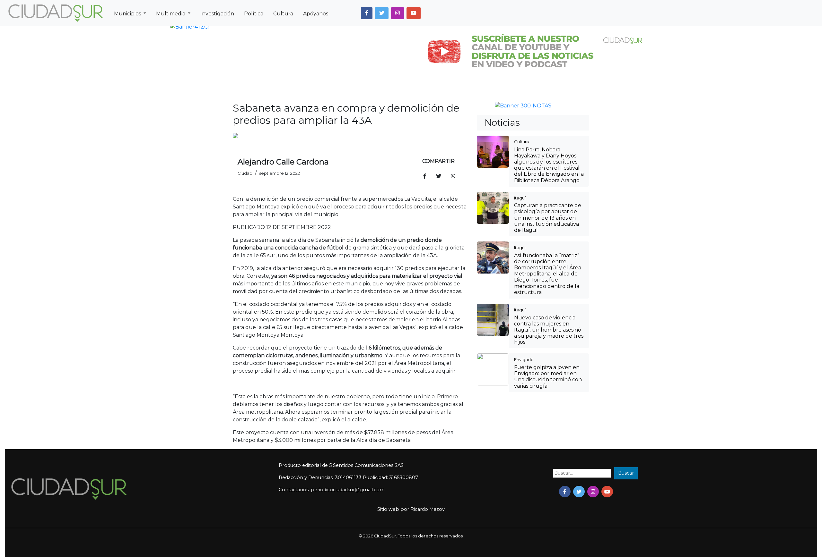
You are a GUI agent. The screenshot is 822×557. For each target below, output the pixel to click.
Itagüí (520, 197)
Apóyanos (315, 14)
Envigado (524, 359)
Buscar (626, 473)
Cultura (283, 14)
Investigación (217, 14)
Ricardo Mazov (427, 509)
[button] (366, 13)
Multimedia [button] (171, 14)
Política (253, 14)
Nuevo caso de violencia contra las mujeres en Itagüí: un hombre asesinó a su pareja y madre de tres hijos (548, 330)
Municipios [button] (128, 14)
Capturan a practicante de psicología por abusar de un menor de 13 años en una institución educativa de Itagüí (547, 217)
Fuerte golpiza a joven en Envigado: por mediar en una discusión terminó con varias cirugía (548, 376)
